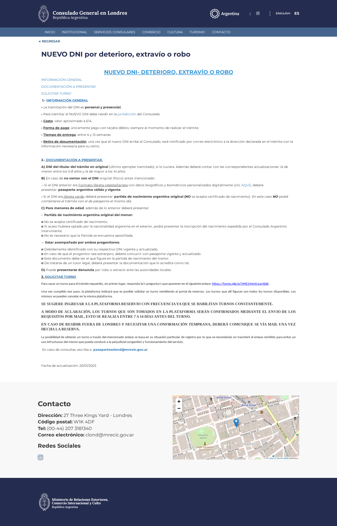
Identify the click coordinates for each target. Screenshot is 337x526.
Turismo (197, 32)
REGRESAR (50, 41)
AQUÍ (245, 185)
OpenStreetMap (282, 458)
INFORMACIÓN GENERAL (61, 80)
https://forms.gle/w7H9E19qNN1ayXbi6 (240, 284)
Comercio (151, 32)
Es (296, 13)
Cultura (175, 32)
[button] (236, 422)
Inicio (50, 32)
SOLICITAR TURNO (56, 93)
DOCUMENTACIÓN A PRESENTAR (68, 87)
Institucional (74, 32)
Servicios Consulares (114, 32)
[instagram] (258, 13)
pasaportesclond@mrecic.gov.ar (120, 350)
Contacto (221, 32)
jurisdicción (127, 114)
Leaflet (270, 458)
